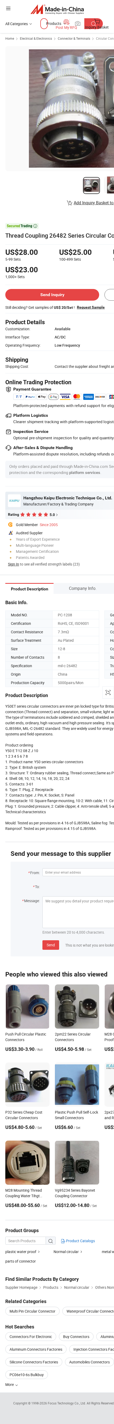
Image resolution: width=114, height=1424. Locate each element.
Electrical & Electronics (36, 38)
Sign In (13, 564)
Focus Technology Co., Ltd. (67, 1403)
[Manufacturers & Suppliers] (57, 9)
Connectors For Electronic (31, 1336)
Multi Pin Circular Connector (32, 1311)
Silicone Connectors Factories (34, 1361)
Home (9, 38)
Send (51, 944)
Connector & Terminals (74, 38)
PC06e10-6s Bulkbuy (27, 1374)
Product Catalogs (80, 1240)
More (10, 1384)
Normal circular (66, 1251)
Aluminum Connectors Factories (36, 1349)
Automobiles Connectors (89, 1361)
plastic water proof (20, 1251)
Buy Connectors (76, 1336)
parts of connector (20, 1261)
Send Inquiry (52, 294)
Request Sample (91, 307)
